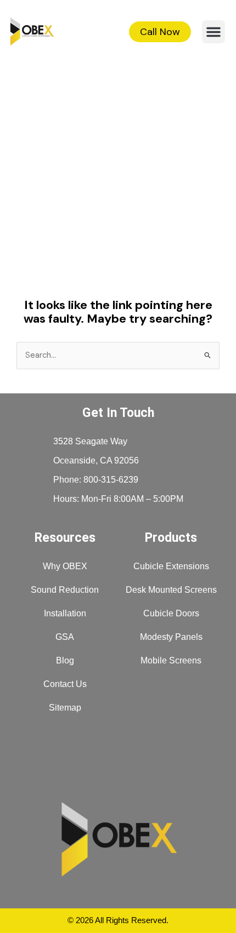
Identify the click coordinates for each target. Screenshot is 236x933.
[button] (213, 31)
